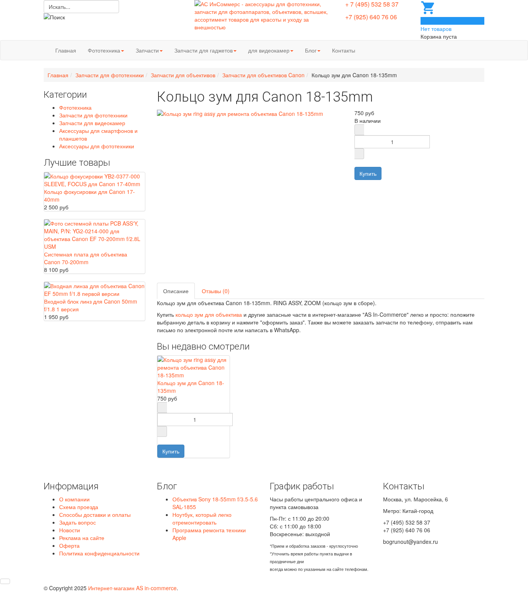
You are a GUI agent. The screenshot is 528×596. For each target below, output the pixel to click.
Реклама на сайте (81, 538)
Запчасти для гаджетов (203, 50)
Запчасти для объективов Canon (263, 75)
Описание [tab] (176, 291)
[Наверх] (5, 581)
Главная (65, 50)
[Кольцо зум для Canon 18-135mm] (193, 366)
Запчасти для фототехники (109, 75)
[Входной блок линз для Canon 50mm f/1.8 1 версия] (94, 288)
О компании (74, 499)
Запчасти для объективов (183, 75)
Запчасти (147, 50)
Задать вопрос (77, 522)
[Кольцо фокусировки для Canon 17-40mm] (94, 179)
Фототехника (104, 50)
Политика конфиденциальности (99, 553)
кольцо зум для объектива (208, 314)
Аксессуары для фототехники (96, 146)
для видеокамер (269, 50)
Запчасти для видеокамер (92, 123)
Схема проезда (78, 507)
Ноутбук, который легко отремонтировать (202, 518)
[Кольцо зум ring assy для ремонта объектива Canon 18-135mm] (240, 113)
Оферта (69, 545)
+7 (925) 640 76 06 (371, 16)
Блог (311, 50)
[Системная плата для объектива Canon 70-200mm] (94, 234)
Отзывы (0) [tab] (216, 291)
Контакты (343, 50)
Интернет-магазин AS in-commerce (132, 588)
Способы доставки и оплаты (95, 514)
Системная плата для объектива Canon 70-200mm (85, 258)
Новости (69, 530)
